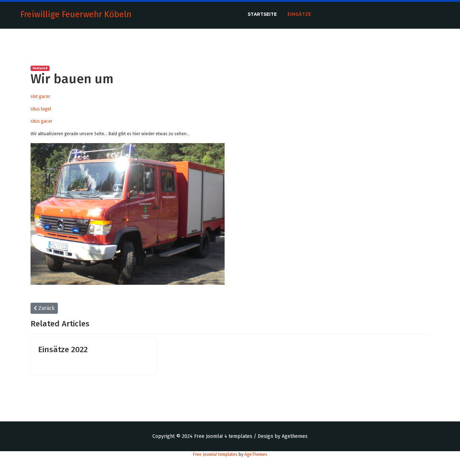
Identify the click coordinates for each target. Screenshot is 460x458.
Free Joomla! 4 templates (223, 436)
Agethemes (295, 436)
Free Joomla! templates (215, 454)
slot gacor (40, 96)
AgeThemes (255, 454)
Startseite (262, 14)
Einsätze (299, 14)
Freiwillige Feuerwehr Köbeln (76, 14)
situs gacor (41, 121)
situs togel (41, 109)
